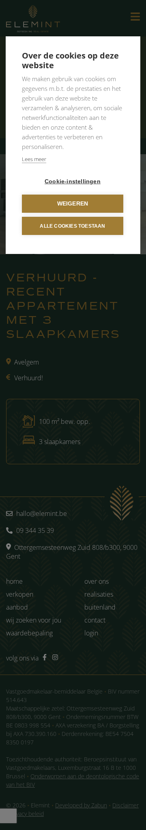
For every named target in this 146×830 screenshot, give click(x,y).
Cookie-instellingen (73, 181)
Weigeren (72, 204)
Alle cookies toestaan (72, 226)
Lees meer (34, 159)
